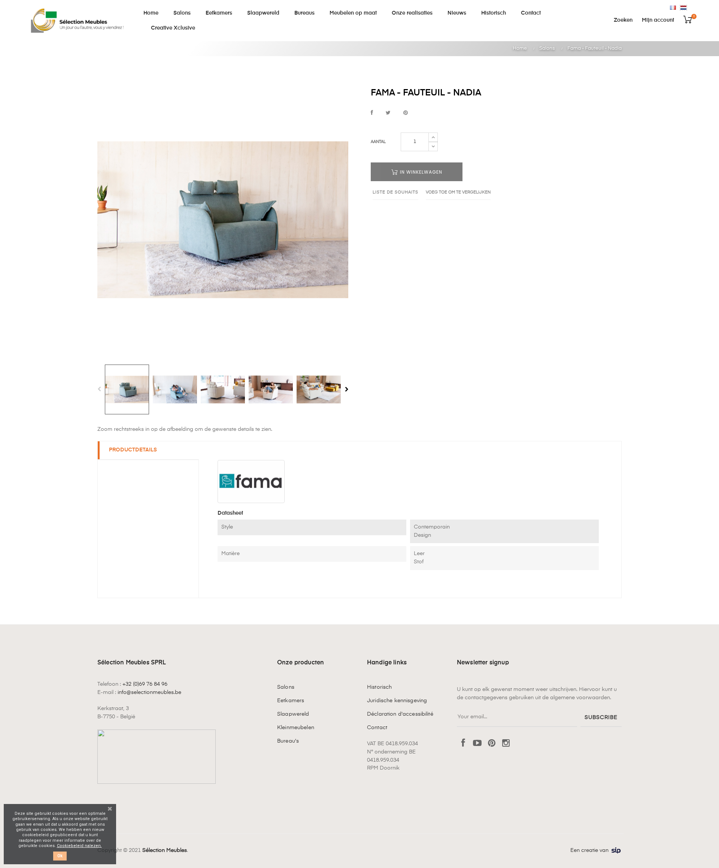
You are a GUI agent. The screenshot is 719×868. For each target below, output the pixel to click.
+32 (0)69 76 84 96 (144, 684)
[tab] (148, 450)
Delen (372, 113)
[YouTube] (477, 743)
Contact (377, 727)
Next (346, 389)
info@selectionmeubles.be (149, 692)
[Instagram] (506, 743)
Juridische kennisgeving (397, 700)
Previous (99, 389)
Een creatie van (589, 850)
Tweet (388, 113)
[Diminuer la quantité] (433, 146)
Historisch (379, 687)
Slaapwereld (293, 714)
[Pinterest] (491, 743)
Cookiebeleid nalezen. (79, 845)
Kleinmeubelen (295, 727)
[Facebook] (463, 743)
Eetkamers (290, 700)
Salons (285, 687)
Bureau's (288, 741)
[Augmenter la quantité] (433, 137)
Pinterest (405, 113)
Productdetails (133, 450)
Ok (60, 855)
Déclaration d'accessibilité (400, 714)
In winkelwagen (420, 172)
